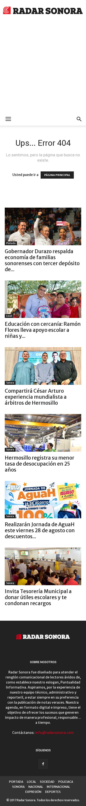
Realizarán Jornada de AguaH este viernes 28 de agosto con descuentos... (40, 530)
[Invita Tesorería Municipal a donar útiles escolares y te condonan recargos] (43, 566)
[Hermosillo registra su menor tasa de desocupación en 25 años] (43, 433)
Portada (11, 243)
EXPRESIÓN (33, 792)
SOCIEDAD (47, 781)
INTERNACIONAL (58, 786)
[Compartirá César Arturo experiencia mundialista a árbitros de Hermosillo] (43, 366)
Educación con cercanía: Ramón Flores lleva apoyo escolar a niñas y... (43, 330)
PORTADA (16, 781)
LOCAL (31, 781)
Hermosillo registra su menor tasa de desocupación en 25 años (39, 464)
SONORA (18, 786)
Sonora (10, 382)
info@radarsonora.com (54, 732)
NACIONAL (35, 786)
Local (9, 315)
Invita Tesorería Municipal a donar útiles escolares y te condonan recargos (38, 597)
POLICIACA (65, 781)
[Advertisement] (43, 67)
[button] (79, 119)
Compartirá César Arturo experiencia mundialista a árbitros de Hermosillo (36, 397)
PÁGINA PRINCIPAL (57, 175)
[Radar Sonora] (43, 11)
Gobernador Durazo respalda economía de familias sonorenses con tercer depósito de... (42, 260)
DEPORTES (53, 792)
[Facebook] (43, 764)
